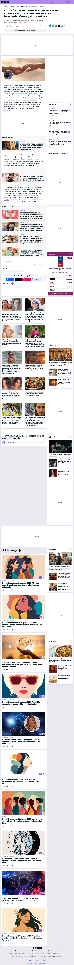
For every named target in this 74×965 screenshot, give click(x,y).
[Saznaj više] (70, 345)
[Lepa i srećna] (42, 954)
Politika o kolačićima (38, 956)
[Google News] (43, 960)
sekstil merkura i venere (16, 270)
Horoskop (5, 270)
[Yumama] (55, 954)
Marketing (55, 956)
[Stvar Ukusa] (61, 954)
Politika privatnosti (48, 956)
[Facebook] (30, 960)
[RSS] (40, 960)
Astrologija (12, 6)
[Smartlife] (48, 954)
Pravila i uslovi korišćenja (23, 956)
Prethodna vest (11, 265)
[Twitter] (33, 960)
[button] (43, 26)
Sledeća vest (37, 265)
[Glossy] (37, 954)
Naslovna (6, 6)
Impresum (14, 956)
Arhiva (60, 956)
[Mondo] (17, 954)
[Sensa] (5, 2)
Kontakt (31, 956)
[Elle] (28, 954)
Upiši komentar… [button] (11, 442)
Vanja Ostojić (7, 25)
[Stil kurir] (32, 954)
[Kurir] (11, 954)
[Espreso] (23, 954)
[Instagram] (37, 960)
